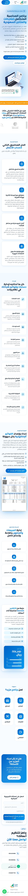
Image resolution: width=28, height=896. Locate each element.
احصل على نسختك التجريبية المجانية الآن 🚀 (14, 817)
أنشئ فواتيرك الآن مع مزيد (17, 471)
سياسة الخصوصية (14, 889)
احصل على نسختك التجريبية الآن (15, 57)
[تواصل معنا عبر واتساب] (4, 891)
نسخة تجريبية (6, 2)
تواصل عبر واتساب (19, 63)
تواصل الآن (13, 777)
